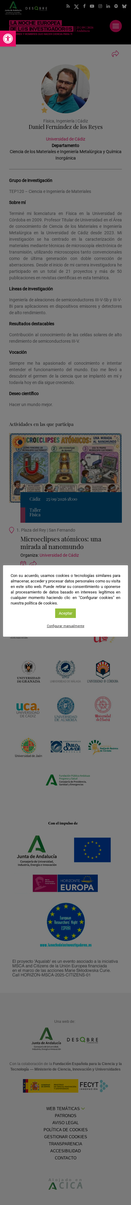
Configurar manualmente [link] (65, 626)
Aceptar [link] (65, 613)
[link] (8, 39)
